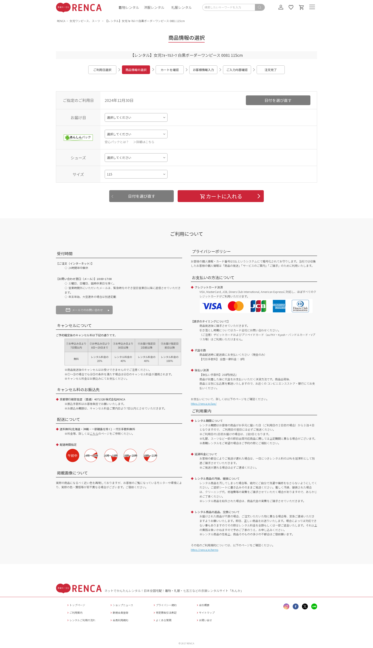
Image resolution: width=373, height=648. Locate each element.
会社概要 (204, 605)
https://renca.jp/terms (204, 550)
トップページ (77, 605)
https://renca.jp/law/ (204, 403)
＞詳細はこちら (143, 142)
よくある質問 (163, 620)
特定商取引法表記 (166, 612)
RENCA (61, 21)
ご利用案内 (76, 612)
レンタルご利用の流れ (82, 620)
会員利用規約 (120, 620)
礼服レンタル (181, 7)
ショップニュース (123, 605)
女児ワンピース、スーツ (85, 21)
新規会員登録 (120, 612)
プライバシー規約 (166, 605)
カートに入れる (224, 196)
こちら (94, 433)
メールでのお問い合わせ (87, 310)
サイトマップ (207, 612)
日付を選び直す (278, 100)
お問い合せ (205, 620)
